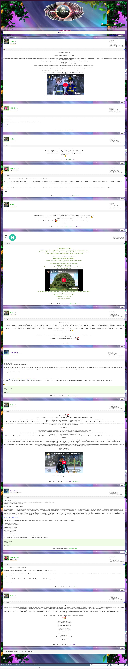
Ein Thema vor (26, 652)
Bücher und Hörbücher (111, 29)
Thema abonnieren (9, 658)
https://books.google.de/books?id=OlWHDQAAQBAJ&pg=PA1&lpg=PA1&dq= (20, 379)
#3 (124, 145)
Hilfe (124, 25)
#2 (124, 116)
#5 (124, 211)
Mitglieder (111, 25)
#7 (124, 319)
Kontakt (2, 664)
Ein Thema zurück (12, 652)
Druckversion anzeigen (9, 657)
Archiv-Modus (28, 664)
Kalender (118, 25)
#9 (124, 411)
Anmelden (64, 32)
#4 (124, 175)
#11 (124, 564)
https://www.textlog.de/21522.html (10, 517)
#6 (124, 243)
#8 (124, 360)
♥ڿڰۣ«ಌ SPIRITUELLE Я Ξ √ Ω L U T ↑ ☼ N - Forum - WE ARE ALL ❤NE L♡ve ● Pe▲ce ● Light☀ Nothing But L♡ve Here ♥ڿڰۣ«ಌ (39, 29)
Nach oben (23, 664)
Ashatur (41, 666)
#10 (124, 497)
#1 (124, 49)
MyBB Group (32, 666)
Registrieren (68, 32)
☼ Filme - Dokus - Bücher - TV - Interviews (96, 29)
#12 (124, 602)
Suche (104, 25)
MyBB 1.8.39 (13, 666)
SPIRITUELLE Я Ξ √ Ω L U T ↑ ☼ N (12, 664)
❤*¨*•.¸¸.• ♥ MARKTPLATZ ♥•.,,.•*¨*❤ (78, 29)
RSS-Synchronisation (36, 664)
